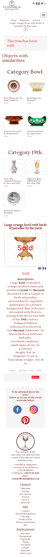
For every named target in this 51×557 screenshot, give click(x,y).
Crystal (36, 20)
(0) (44, 4)
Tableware (25, 488)
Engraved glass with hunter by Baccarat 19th (34, 181)
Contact (25, 511)
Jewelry (25, 491)
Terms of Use (25, 519)
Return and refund (25, 522)
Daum (25, 542)
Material (24, 20)
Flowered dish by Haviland (12, 212)
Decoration (25, 494)
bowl (22, 282)
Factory (25, 500)
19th (24, 319)
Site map (25, 516)
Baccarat (38, 290)
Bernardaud (25, 536)
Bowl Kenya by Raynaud (34, 99)
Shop (14, 20)
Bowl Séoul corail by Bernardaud (12, 132)
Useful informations (25, 514)
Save (36, 377)
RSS (25, 525)
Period (25, 497)
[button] (12, 370)
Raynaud (25, 550)
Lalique (25, 547)
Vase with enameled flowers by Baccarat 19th (12, 181)
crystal (24, 290)
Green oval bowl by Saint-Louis (35, 132)
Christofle (25, 539)
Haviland (25, 545)
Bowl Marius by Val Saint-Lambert (13, 99)
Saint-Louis (25, 553)
